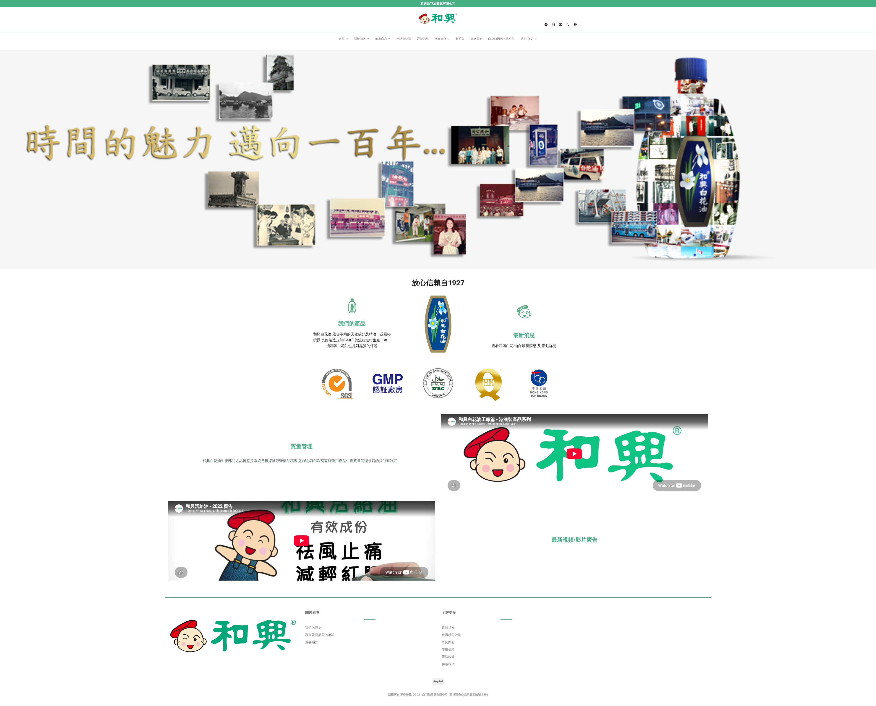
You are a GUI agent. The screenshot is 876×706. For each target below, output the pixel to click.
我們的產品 (352, 323)
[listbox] (369, 635)
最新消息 (524, 335)
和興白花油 (322, 334)
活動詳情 (549, 346)
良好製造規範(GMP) (337, 340)
